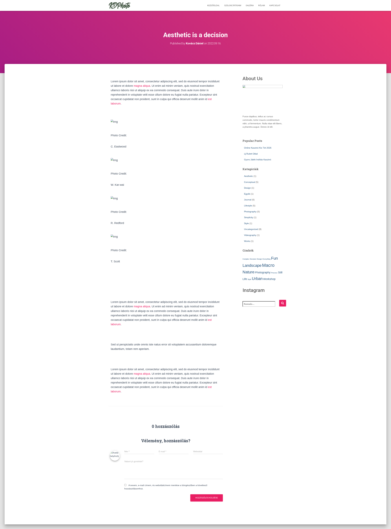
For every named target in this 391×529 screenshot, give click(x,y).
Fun (274, 258)
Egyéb (247, 194)
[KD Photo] (119, 5)
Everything (266, 259)
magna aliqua (142, 85)
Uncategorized (251, 229)
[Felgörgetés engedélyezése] (385, 523)
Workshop (269, 279)
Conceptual (249, 182)
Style (246, 223)
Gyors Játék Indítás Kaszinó (257, 159)
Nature (248, 272)
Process (274, 273)
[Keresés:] (261, 306)
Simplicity (248, 217)
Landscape (252, 265)
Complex (246, 259)
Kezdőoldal (213, 5)
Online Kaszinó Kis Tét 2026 (257, 148)
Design (247, 188)
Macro (268, 265)
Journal (247, 199)
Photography (250, 211)
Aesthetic (248, 176)
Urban (257, 278)
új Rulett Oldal (251, 154)
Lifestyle (248, 205)
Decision (253, 259)
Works (247, 241)
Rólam (261, 5)
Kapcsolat (274, 5)
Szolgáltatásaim (232, 5)
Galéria (250, 5)
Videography (250, 235)
